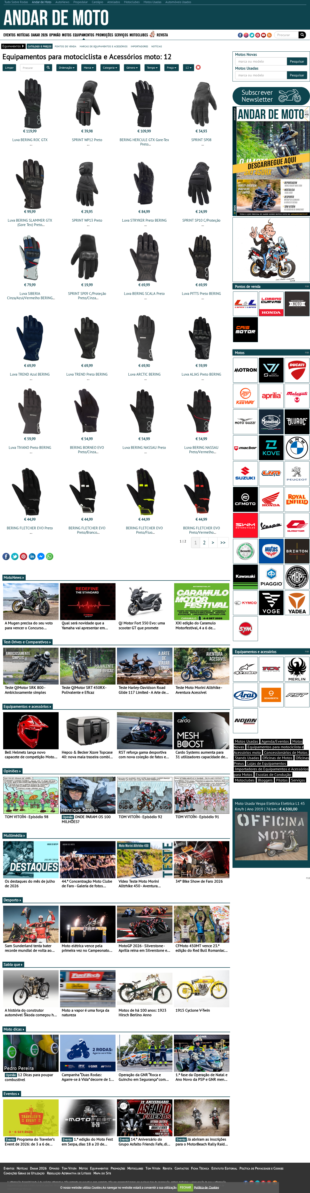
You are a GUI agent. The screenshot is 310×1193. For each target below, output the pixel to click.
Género (131, 67)
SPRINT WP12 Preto (87, 139)
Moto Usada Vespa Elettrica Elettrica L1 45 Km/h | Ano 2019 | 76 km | (270, 806)
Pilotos (282, 780)
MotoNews (13, 577)
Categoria (109, 67)
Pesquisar (297, 61)
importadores (139, 46)
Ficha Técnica (200, 1168)
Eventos (9, 34)
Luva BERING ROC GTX (29, 139)
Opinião (55, 34)
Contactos (182, 1168)
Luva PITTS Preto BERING (201, 293)
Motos (83, 1168)
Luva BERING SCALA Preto (144, 293)
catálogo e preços (39, 46)
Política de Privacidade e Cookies (261, 1168)
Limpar (9, 67)
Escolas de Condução (273, 774)
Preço (170, 67)
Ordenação (66, 67)
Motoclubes (139, 34)
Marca (88, 67)
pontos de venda (65, 46)
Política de (206, 1187)
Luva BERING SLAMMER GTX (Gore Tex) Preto (30, 222)
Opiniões (11, 770)
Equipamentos (99, 1168)
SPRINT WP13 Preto (87, 220)
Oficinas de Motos (277, 757)
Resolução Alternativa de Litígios (69, 1173)
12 (188, 67)
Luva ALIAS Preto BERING (201, 374)
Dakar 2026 (39, 34)
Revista (162, 34)
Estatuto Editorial (224, 1168)
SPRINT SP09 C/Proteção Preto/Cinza (87, 295)
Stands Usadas (247, 757)
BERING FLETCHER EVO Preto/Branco (87, 530)
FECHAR (185, 1187)
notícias (156, 46)
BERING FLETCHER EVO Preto (30, 528)
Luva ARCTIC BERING (144, 374)
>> (223, 542)
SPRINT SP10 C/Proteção (201, 220)
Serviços (298, 780)
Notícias (22, 1168)
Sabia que (12, 964)
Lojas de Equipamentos (266, 763)
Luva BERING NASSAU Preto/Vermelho (201, 449)
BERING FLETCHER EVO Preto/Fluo (144, 530)
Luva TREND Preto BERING (87, 374)
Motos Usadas (246, 741)
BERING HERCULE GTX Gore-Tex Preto (144, 141)
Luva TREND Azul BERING (30, 374)
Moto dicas (13, 1029)
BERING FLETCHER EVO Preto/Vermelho (201, 530)
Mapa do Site (102, 1173)
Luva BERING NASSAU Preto (144, 447)
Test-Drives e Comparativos (26, 641)
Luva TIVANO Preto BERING (30, 447)
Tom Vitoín (69, 1168)
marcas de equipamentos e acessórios (103, 46)
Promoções (104, 34)
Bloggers (265, 780)
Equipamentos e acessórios (26, 706)
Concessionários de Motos (286, 752)
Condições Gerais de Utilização (24, 1173)
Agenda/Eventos (275, 741)
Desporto (11, 899)
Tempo (151, 67)
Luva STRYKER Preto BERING (144, 220)
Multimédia (13, 835)
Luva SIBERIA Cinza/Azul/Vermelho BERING (30, 295)
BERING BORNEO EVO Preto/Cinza (87, 449)
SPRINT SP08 (201, 139)
